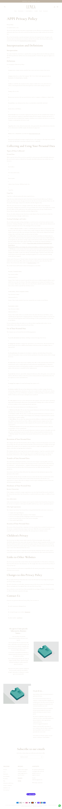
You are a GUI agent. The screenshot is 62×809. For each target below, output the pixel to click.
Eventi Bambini (6, 776)
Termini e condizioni (7, 785)
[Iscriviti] (41, 757)
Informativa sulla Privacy (8, 783)
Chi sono (5, 769)
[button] (4, 6)
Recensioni (5, 778)
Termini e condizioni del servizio (26, 806)
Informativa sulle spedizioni (37, 806)
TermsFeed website (32, 262)
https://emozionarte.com (34, 133)
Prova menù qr (6, 790)
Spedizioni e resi (6, 787)
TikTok (19, 780)
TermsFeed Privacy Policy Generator (28, 40)
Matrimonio (5, 774)
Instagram (20, 778)
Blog (4, 780)
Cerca (4, 771)
